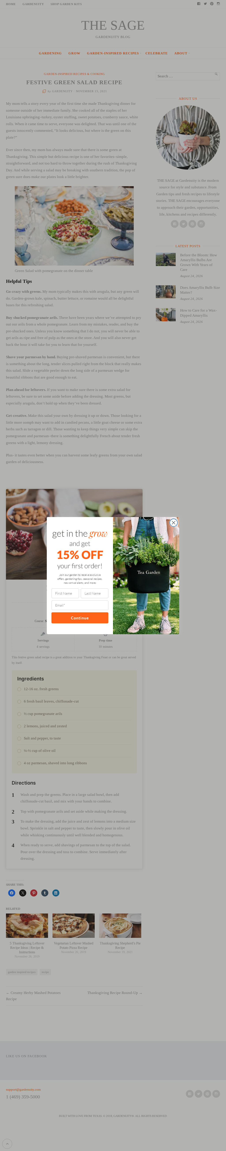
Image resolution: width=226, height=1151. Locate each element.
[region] (57, 1119)
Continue (80, 618)
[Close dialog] (173, 523)
